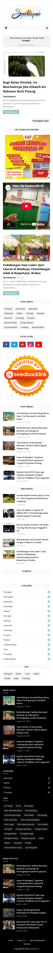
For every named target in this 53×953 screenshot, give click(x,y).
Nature (36, 674)
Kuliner (20, 313)
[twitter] (14, 344)
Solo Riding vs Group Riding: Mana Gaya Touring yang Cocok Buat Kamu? (32, 416)
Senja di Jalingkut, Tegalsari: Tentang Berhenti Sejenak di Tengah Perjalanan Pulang (30, 460)
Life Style (29, 313)
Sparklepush (9, 96)
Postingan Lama (41, 120)
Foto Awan (28, 806)
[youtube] (38, 344)
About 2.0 (21, 940)
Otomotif (8, 318)
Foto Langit (9, 824)
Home (10, 940)
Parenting (20, 318)
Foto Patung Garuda (25, 824)
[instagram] (30, 344)
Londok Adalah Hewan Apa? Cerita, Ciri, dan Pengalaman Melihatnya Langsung (33, 498)
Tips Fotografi (31, 847)
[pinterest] (22, 344)
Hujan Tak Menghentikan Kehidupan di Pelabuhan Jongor (31, 911)
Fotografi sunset (28, 838)
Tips (27, 649)
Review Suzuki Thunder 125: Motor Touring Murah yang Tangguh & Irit (32, 527)
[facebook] (6, 344)
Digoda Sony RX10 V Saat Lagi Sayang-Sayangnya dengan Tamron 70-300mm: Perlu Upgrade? (33, 475)
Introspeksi (20, 309)
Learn (27, 674)
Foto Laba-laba (10, 819)
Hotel (41, 838)
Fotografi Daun (41, 829)
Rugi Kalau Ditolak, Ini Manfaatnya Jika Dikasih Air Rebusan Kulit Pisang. (24, 86)
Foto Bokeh (29, 815)
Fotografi (8, 309)
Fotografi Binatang (23, 829)
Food (18, 806)
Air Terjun (8, 806)
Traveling (24, 327)
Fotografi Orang (11, 838)
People (7, 678)
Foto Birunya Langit (12, 815)
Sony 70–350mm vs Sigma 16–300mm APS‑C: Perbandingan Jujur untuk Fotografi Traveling (32, 513)
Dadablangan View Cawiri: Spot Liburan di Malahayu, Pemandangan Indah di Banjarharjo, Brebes (26, 269)
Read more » (11, 112)
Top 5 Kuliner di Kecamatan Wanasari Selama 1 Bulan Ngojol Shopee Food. (31, 445)
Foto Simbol (43, 824)
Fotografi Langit (26, 833)
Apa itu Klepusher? (37, 940)
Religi (16, 678)
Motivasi (40, 313)
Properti (30, 318)
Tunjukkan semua (27, 44)
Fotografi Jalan (10, 833)
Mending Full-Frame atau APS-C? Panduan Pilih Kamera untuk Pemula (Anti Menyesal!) (31, 924)
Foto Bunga (42, 815)
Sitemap (27, 944)
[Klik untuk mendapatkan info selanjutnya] (28, 178)
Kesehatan (8, 313)
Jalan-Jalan (33, 309)
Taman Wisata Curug (13, 847)
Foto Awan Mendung (12, 810)
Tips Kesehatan (10, 327)
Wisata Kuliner (38, 327)
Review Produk (10, 322)
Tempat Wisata (26, 322)
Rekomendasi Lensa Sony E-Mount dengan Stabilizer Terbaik (32, 541)
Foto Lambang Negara (30, 819)
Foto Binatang (31, 810)
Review (27, 640)
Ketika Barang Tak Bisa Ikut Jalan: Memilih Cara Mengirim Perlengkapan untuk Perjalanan (32, 430)
